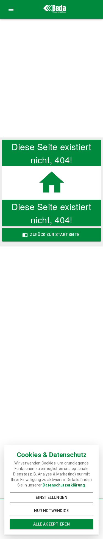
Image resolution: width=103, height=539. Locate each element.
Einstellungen (51, 497)
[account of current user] (11, 9)
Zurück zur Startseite (54, 234)
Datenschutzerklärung (64, 485)
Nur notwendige (51, 510)
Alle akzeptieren (51, 524)
